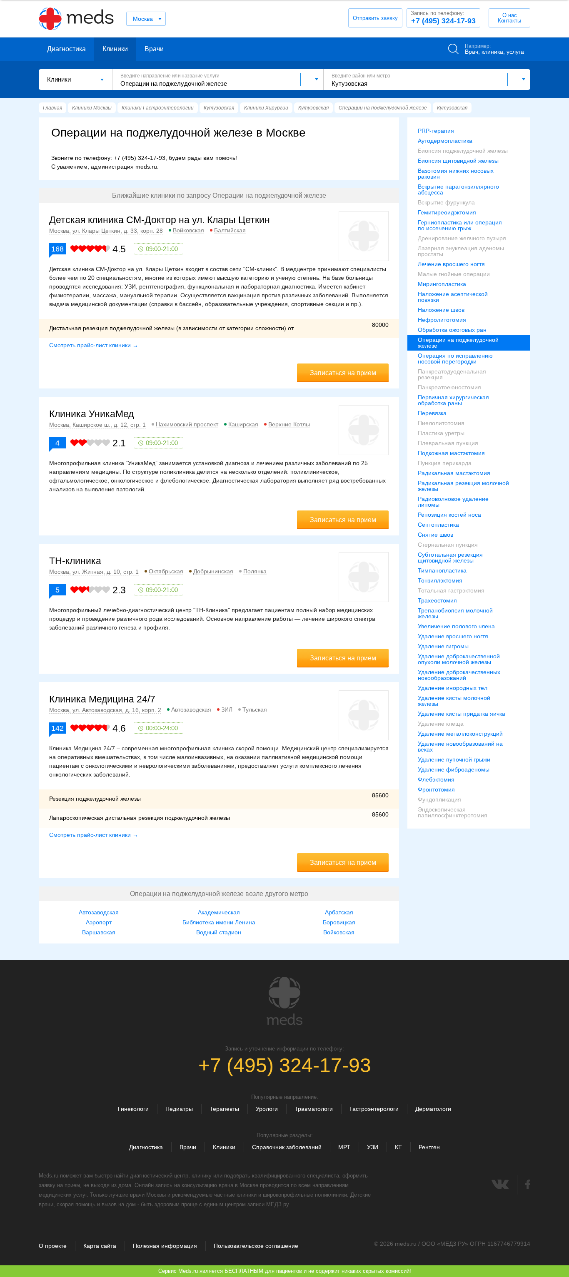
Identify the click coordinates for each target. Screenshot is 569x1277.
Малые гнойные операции (454, 274)
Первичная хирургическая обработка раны (453, 400)
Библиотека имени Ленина (218, 922)
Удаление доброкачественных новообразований (459, 675)
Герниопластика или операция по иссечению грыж (460, 225)
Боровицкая (339, 922)
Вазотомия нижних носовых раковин (456, 173)
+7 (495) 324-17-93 (443, 17)
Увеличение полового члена (456, 626)
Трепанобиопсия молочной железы (455, 613)
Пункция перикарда (445, 463)
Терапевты (224, 1108)
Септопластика (438, 524)
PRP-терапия (436, 130)
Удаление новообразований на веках (460, 746)
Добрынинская (213, 571)
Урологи (267, 1108)
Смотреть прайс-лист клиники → (93, 345)
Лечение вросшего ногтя (451, 264)
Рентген (429, 1147)
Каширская (243, 424)
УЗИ (372, 1147)
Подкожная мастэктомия (451, 453)
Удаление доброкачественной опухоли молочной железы (459, 659)
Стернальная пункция (448, 544)
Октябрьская (166, 571)
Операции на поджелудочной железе (458, 342)
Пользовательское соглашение (256, 1245)
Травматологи (313, 1108)
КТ (398, 1147)
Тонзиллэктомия (440, 580)
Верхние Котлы (289, 424)
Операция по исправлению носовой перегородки (455, 358)
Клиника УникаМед (91, 413)
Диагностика (66, 48)
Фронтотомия (436, 789)
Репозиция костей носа (449, 514)
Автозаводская (191, 709)
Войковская (188, 230)
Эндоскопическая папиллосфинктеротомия (452, 812)
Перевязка (432, 413)
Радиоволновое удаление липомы (453, 501)
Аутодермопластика (445, 140)
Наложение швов (441, 309)
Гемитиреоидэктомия (447, 212)
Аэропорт (99, 922)
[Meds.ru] (284, 1001)
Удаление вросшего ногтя (453, 636)
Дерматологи (433, 1108)
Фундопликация (439, 799)
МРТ (344, 1147)
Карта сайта (99, 1245)
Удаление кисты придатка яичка (461, 713)
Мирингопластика (442, 284)
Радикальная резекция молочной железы (463, 486)
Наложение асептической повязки (453, 297)
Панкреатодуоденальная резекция (452, 374)
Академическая (219, 912)
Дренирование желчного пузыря (462, 238)
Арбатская (339, 912)
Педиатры (179, 1108)
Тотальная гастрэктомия (451, 590)
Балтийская (230, 230)
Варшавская (98, 932)
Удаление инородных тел (452, 688)
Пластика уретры (441, 433)
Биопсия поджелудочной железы (463, 150)
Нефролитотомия (442, 319)
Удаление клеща (441, 723)
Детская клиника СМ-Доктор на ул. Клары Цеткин (159, 219)
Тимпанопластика (442, 570)
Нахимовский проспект (187, 424)
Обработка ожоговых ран (452, 329)
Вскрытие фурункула (446, 202)
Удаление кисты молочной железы (454, 701)
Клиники (115, 48)
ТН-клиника (75, 560)
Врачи (154, 48)
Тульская (254, 709)
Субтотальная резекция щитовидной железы (450, 557)
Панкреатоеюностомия (449, 387)
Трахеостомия (437, 600)
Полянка (255, 571)
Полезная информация (165, 1245)
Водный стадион (218, 932)
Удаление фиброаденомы (453, 769)
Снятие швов (435, 534)
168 (57, 249)
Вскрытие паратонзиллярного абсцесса (458, 189)
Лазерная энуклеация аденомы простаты (461, 251)
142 (57, 728)
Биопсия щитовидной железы (458, 160)
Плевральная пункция (448, 443)
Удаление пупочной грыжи (454, 759)
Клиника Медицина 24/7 (102, 699)
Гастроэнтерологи (374, 1108)
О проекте (53, 1245)
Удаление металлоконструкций (460, 733)
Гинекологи (133, 1108)
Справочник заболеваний (287, 1147)
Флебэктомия (436, 779)
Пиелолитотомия (441, 423)
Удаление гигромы (443, 646)
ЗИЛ (226, 709)
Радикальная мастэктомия (454, 473)
